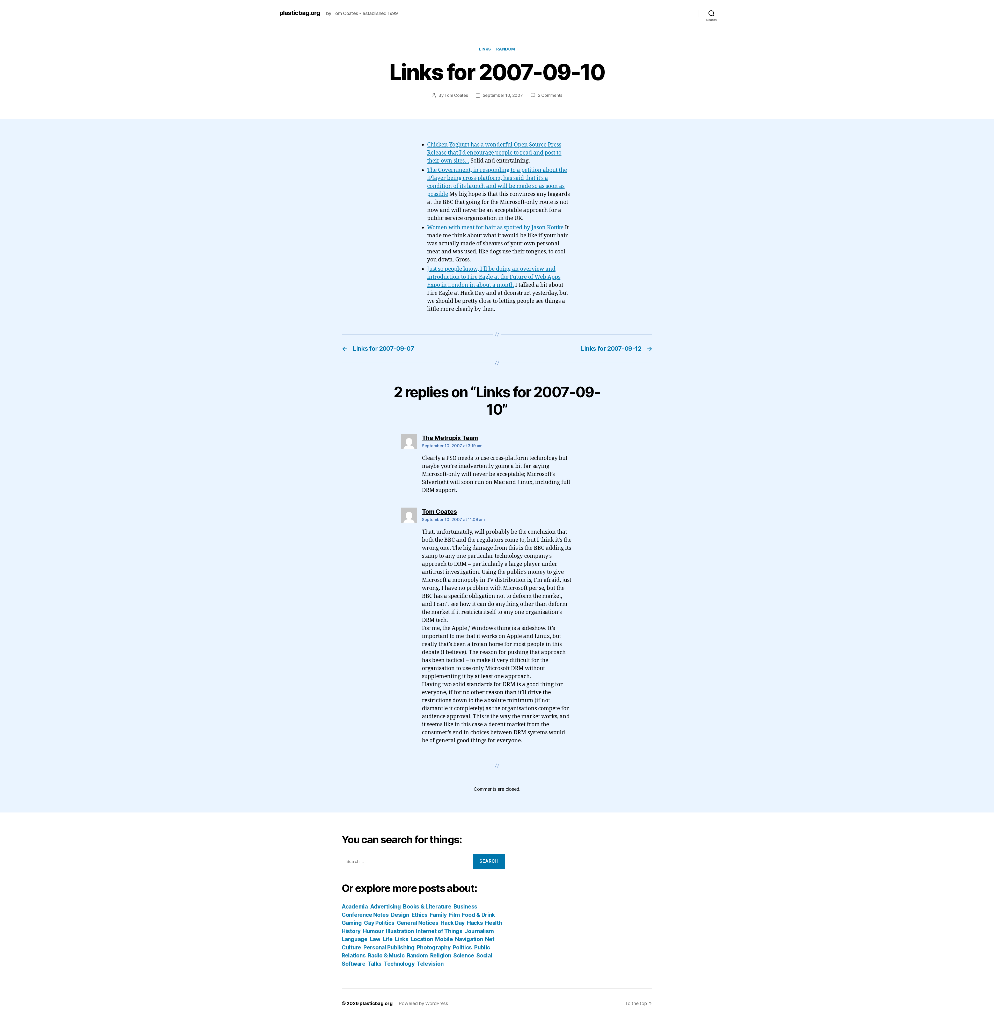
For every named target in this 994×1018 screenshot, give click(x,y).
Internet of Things (439, 931)
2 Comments (550, 95)
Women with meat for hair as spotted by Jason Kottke (495, 227)
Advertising (385, 906)
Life (388, 939)
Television (430, 964)
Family (438, 915)
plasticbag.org (300, 13)
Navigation (469, 939)
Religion (440, 955)
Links (485, 49)
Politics (462, 947)
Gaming (352, 923)
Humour (373, 931)
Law (375, 939)
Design (400, 915)
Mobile (444, 939)
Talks (375, 964)
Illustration (400, 931)
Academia (355, 906)
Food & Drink (478, 915)
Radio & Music (386, 955)
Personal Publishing (389, 947)
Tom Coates (456, 95)
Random (505, 49)
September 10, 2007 (503, 95)
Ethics (420, 915)
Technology (399, 964)
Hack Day (453, 923)
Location (422, 939)
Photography (433, 947)
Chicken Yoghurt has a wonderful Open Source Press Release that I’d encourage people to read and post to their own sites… (494, 152)
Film (454, 915)
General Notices (417, 923)
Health (493, 923)
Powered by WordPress (423, 1003)
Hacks (475, 923)
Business (465, 906)
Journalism (479, 931)
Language (355, 939)
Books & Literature (427, 906)
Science (463, 955)
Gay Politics (379, 923)
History (351, 931)
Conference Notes (365, 915)
